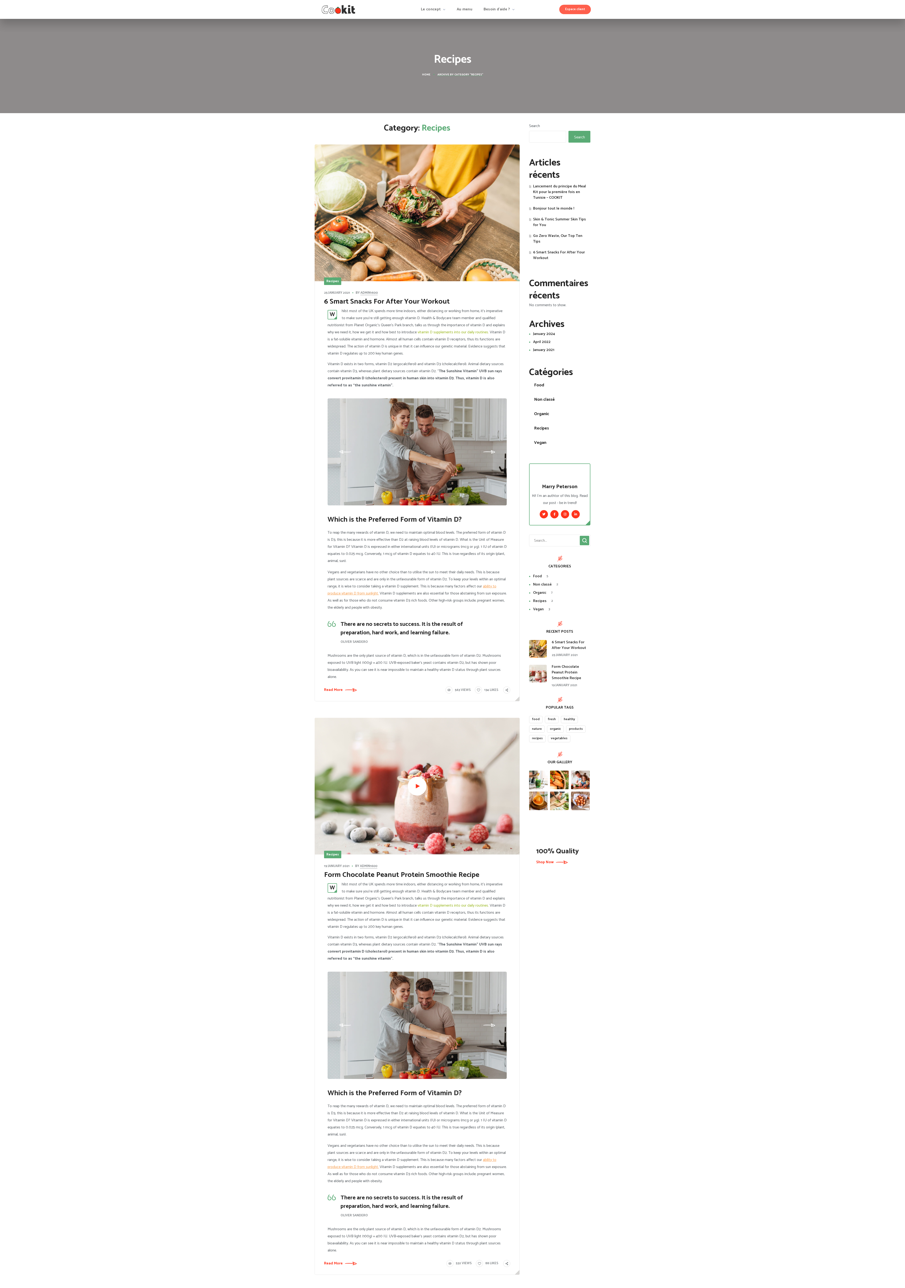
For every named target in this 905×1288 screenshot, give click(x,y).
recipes (537, 738)
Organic (541, 413)
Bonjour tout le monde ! (553, 208)
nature (537, 729)
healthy (569, 719)
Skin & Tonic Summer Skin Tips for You (559, 222)
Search (534, 126)
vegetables (559, 738)
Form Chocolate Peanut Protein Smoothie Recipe (401, 875)
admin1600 (369, 293)
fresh (552, 719)
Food (539, 385)
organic (555, 729)
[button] (575, 9)
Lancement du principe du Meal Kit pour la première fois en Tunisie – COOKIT (559, 192)
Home (426, 74)
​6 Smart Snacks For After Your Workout (387, 301)
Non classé (544, 399)
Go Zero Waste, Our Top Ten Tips (557, 238)
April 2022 (542, 342)
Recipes (332, 281)
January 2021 (543, 350)
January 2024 (544, 334)
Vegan (540, 442)
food (536, 719)
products (576, 729)
